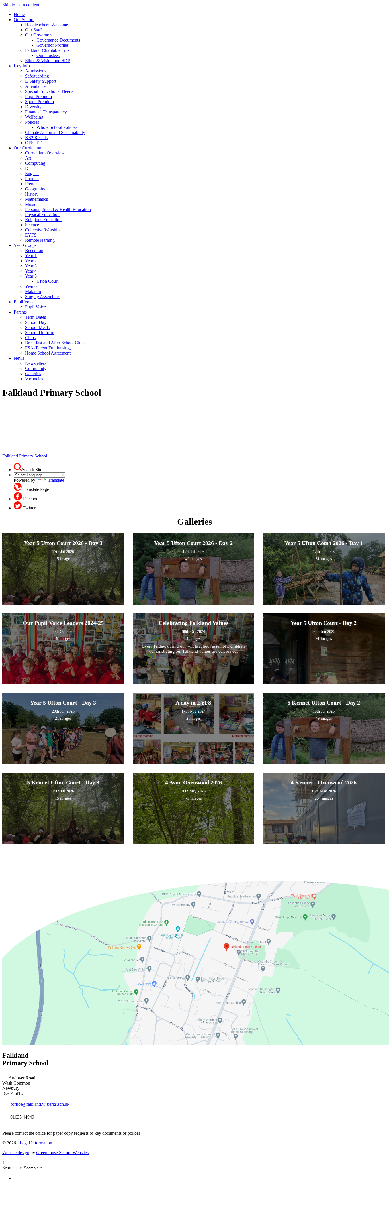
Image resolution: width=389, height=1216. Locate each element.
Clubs (30, 337)
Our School (24, 19)
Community (35, 368)
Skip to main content (20, 4)
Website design (15, 1152)
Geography (35, 188)
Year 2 (31, 260)
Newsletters (35, 363)
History (31, 194)
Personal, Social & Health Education (58, 209)
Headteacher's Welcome (46, 24)
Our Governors (38, 34)
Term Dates (35, 317)
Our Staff (33, 29)
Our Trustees (48, 55)
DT (28, 168)
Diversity (33, 106)
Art (28, 158)
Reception (34, 250)
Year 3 (31, 265)
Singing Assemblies (42, 296)
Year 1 (31, 255)
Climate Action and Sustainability (55, 132)
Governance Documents (58, 40)
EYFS (30, 235)
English (32, 173)
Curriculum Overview (45, 153)
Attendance (35, 86)
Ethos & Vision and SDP (47, 60)
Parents (20, 312)
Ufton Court (47, 281)
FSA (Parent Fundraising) (48, 347)
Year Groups (25, 245)
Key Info (22, 65)
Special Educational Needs (49, 91)
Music (30, 204)
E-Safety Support (40, 81)
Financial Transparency (46, 111)
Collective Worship (42, 229)
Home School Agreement (48, 353)
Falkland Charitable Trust (48, 50)
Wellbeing (34, 117)
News (19, 358)
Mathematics (36, 199)
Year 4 (31, 271)
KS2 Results (36, 137)
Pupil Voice (24, 301)
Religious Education (43, 219)
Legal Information (36, 1142)
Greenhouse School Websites (62, 1152)
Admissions (35, 70)
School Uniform (39, 332)
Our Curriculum (28, 147)
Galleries (33, 373)
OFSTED (34, 142)
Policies (32, 122)
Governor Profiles (52, 45)
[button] (18, 467)
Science (32, 224)
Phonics (32, 178)
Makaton (33, 291)
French (31, 183)
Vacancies (34, 378)
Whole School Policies (56, 127)
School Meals (37, 327)
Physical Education (42, 214)
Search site (12, 1167)
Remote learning (40, 240)
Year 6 (31, 286)
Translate (56, 480)
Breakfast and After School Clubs (55, 342)
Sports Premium (39, 101)
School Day (35, 322)
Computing (35, 163)
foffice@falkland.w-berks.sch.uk (39, 1104)
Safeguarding (37, 76)
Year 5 (31, 276)
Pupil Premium (38, 96)
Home (19, 14)
